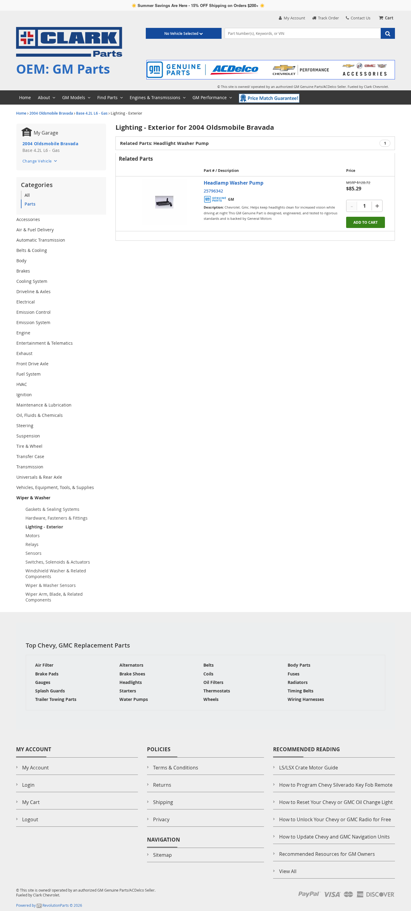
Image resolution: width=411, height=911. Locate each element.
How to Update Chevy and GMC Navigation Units (334, 836)
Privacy (161, 819)
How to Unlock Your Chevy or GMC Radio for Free (335, 819)
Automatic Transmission (40, 240)
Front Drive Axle (32, 364)
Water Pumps (133, 699)
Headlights (130, 682)
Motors (32, 535)
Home (21, 113)
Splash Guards (50, 691)
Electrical (25, 302)
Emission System (33, 322)
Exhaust (24, 353)
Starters (127, 691)
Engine (23, 333)
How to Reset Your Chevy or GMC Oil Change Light (336, 802)
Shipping (163, 802)
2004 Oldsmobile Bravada (51, 113)
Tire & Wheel (29, 446)
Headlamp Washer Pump (233, 182)
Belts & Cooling (31, 250)
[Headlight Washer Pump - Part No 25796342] (164, 202)
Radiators (298, 682)
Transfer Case (30, 456)
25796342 (213, 191)
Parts (30, 204)
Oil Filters (213, 682)
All (27, 195)
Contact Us (359, 18)
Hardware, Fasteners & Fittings (56, 518)
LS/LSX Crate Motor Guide (308, 767)
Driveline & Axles (33, 291)
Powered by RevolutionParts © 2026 (49, 905)
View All (287, 871)
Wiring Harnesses (306, 699)
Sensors (33, 553)
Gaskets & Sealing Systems (52, 509)
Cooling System (31, 281)
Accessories (28, 219)
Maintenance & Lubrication (44, 405)
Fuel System (28, 374)
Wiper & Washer (33, 498)
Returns (162, 785)
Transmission (29, 467)
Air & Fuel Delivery (35, 230)
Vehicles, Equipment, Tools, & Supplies (55, 487)
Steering (24, 425)
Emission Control (33, 312)
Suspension (28, 436)
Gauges (42, 682)
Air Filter (44, 665)
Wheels (211, 699)
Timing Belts (300, 691)
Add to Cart (365, 222)
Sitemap (162, 855)
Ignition (24, 394)
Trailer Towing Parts (55, 699)
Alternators (131, 665)
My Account (293, 18)
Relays (31, 544)
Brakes (23, 271)
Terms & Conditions (175, 767)
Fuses (293, 674)
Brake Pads (46, 674)
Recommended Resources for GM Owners (327, 854)
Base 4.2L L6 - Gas (92, 113)
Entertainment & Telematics (44, 343)
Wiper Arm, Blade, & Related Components (54, 597)
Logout (30, 819)
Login (28, 785)
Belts (208, 665)
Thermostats (216, 691)
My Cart (31, 802)
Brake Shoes (132, 674)
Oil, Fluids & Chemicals (39, 415)
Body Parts (299, 665)
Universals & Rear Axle (39, 477)
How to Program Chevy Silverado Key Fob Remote (336, 785)
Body (21, 260)
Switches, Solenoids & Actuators (57, 562)
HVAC (21, 384)
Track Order (327, 18)
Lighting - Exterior (44, 527)
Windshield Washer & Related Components (55, 573)
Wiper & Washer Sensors (50, 585)
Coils (208, 674)
